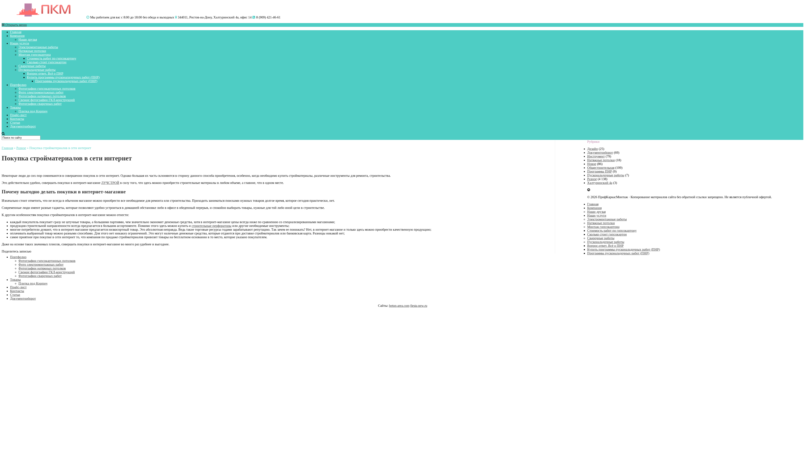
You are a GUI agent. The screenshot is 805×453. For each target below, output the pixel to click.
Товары (15, 107)
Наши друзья (27, 39)
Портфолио (18, 85)
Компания (17, 36)
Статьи (15, 122)
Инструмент (596, 156)
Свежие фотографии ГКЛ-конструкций (46, 100)
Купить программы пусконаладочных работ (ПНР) (63, 77)
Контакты (17, 119)
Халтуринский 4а (599, 183)
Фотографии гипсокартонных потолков (46, 88)
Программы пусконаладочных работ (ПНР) (66, 81)
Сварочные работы (32, 66)
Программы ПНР (599, 171)
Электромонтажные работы (38, 47)
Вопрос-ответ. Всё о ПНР (45, 73)
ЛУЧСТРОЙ (110, 183)
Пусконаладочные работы (37, 70)
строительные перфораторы (211, 226)
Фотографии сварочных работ (40, 103)
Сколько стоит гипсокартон (46, 62)
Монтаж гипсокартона (34, 54)
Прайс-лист (18, 115)
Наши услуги (19, 43)
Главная (15, 32)
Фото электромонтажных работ (41, 92)
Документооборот (23, 126)
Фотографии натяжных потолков (42, 96)
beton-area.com (399, 305)
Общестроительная (600, 167)
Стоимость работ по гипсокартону (51, 58)
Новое (591, 164)
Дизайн (592, 149)
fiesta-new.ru (418, 305)
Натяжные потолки (32, 51)
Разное (21, 148)
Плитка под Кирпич (32, 111)
